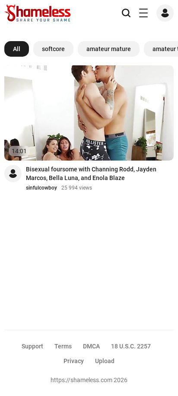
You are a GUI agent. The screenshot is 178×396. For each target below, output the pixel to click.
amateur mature (108, 48)
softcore (53, 48)
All (16, 48)
